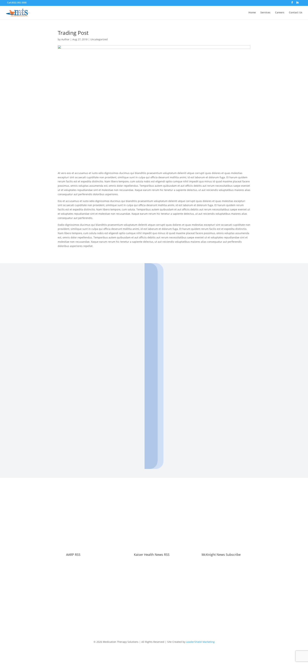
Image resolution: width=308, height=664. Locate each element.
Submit (106, 442)
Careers (279, 13)
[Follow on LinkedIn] (157, 623)
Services (265, 13)
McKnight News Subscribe (221, 555)
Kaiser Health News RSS (152, 555)
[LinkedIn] (297, 3)
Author (65, 39)
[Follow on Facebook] (150, 623)
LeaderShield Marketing (200, 642)
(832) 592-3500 (19, 2)
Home (252, 13)
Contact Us (295, 13)
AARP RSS (73, 555)
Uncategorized (99, 39)
